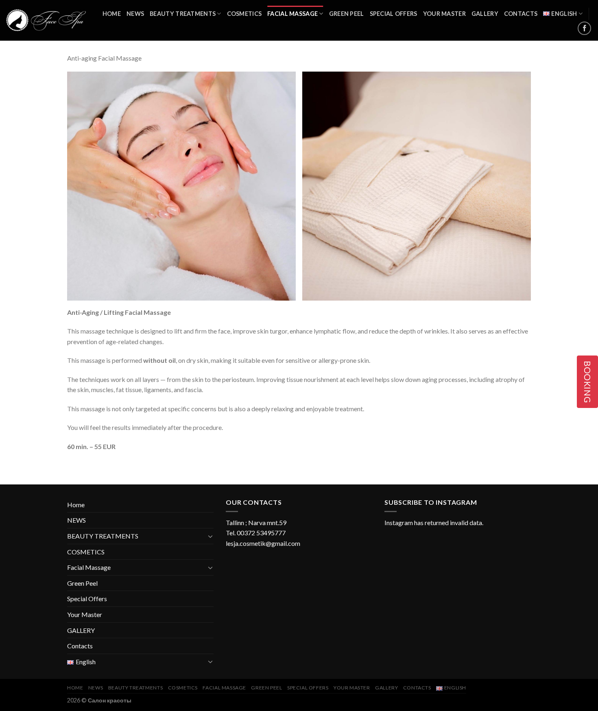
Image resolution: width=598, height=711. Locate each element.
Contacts (520, 13)
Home (112, 13)
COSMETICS (244, 13)
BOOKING (588, 382)
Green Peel (346, 13)
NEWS (135, 13)
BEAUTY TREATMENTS (183, 13)
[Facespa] (46, 20)
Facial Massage (292, 13)
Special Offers (393, 13)
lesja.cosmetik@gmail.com (263, 543)
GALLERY (484, 13)
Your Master (444, 13)
